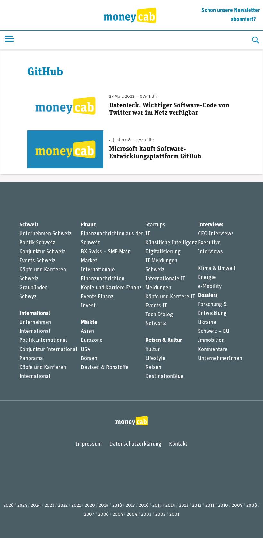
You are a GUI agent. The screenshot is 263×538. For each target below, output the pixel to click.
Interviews (210, 225)
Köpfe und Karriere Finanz (111, 287)
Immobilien (211, 340)
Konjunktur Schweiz (42, 252)
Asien (87, 331)
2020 (90, 505)
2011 (209, 505)
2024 (36, 505)
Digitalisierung (163, 252)
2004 (132, 514)
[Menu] (9, 40)
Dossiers (207, 295)
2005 (118, 514)
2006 (103, 514)
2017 (130, 505)
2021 (76, 505)
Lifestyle (155, 358)
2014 (170, 505)
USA (85, 349)
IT (147, 234)
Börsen (89, 358)
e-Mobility (210, 286)
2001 (174, 514)
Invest (88, 305)
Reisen (153, 367)
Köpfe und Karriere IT (170, 296)
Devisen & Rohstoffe (105, 367)
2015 (157, 505)
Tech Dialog (159, 314)
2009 (237, 505)
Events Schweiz (37, 261)
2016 (143, 505)
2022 (63, 505)
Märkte (89, 322)
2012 (196, 505)
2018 (117, 505)
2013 (183, 505)
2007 (89, 514)
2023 (49, 505)
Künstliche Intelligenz (171, 243)
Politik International (43, 340)
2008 (251, 505)
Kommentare (213, 349)
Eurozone (92, 340)
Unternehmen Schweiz (45, 234)
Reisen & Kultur (163, 340)
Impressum (89, 444)
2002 (160, 514)
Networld (156, 323)
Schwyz (28, 296)
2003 (146, 514)
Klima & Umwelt (217, 268)
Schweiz (28, 225)
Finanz (88, 225)
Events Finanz (97, 296)
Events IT (156, 305)
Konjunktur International (48, 349)
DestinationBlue (164, 376)
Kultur (152, 349)
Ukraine (207, 322)
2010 (223, 505)
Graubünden (33, 287)
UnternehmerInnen (220, 358)
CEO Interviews (216, 234)
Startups (155, 225)
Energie (207, 277)
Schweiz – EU (213, 331)
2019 (103, 505)
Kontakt (178, 444)
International (34, 313)
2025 (22, 505)
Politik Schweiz (37, 243)
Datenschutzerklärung (135, 444)
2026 (8, 505)
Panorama (31, 358)
